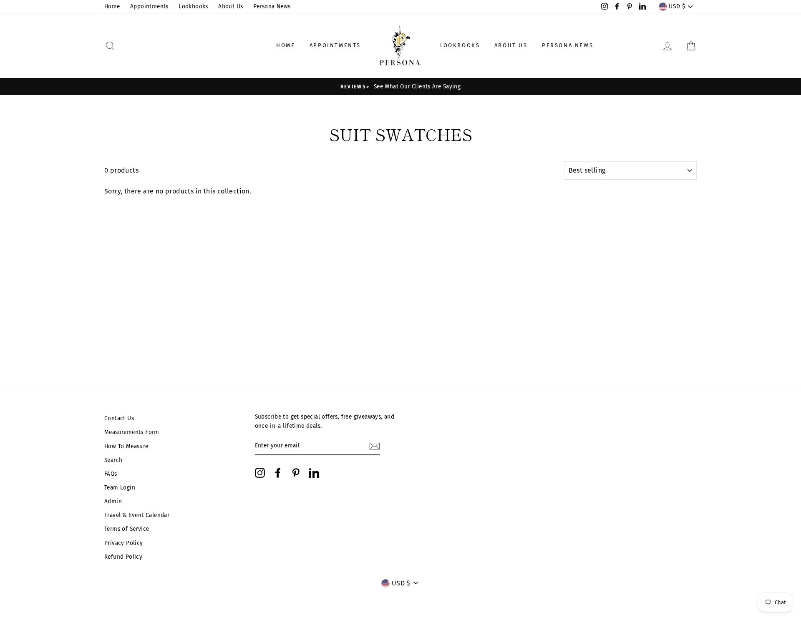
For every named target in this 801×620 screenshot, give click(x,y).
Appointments (149, 6)
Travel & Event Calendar (136, 515)
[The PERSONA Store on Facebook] (278, 473)
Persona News (272, 6)
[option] (400, 86)
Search (113, 460)
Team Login (119, 487)
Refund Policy (123, 556)
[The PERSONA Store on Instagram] (260, 473)
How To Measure (126, 446)
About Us (230, 6)
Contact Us (119, 418)
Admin (113, 501)
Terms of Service (126, 528)
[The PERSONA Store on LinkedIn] (314, 473)
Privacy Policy (123, 543)
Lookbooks (193, 6)
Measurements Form (131, 432)
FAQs (110, 473)
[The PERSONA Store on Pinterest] (296, 473)
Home (112, 6)
